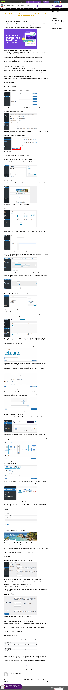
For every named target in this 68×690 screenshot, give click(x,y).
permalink (32, 669)
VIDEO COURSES (36, 8)
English (56, 689)
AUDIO (47, 8)
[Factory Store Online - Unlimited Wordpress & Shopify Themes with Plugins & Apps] (8, 5)
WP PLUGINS (9, 8)
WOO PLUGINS (16, 8)
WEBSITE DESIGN (53, 8)
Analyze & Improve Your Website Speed (57, 24)
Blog (26, 12)
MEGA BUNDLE (60, 8)
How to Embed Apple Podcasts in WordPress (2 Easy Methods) (57, 28)
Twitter (6, 661)
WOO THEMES (22, 8)
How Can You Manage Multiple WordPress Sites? (57, 18)
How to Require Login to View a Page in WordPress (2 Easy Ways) (57, 21)
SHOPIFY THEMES (29, 8)
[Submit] (38, 6)
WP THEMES (3, 8)
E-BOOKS (42, 8)
